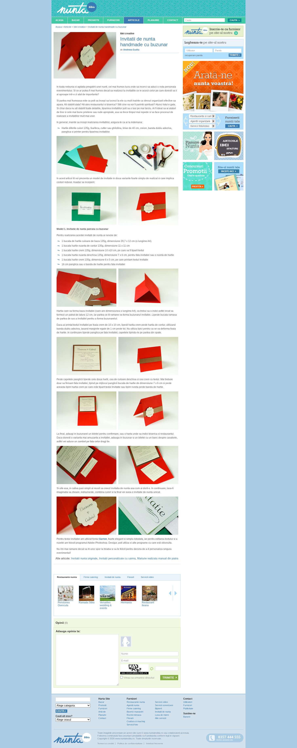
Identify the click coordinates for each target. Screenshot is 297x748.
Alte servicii (160, 718)
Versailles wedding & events (106, 605)
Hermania (126, 602)
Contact (172, 20)
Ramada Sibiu (87, 602)
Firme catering (91, 577)
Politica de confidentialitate (129, 743)
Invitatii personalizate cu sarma (117, 558)
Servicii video (147, 577)
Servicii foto (132, 724)
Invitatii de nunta (112, 577)
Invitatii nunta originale (84, 558)
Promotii (93, 20)
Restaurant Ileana (148, 604)
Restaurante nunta (67, 577)
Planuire (153, 20)
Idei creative (80, 27)
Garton (103, 539)
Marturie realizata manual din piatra (157, 558)
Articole (133, 20)
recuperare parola (193, 55)
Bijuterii (158, 708)
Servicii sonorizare (164, 705)
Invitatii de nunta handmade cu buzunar (107, 27)
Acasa (59, 20)
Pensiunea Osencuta (64, 604)
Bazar (76, 20)
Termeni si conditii (105, 743)
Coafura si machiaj (136, 721)
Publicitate (188, 708)
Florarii (130, 577)
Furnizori (113, 20)
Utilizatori (187, 702)
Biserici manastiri (135, 711)
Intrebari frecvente (154, 743)
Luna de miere (162, 715)
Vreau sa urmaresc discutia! (139, 677)
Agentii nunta (133, 705)
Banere (186, 717)
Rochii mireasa (134, 715)
